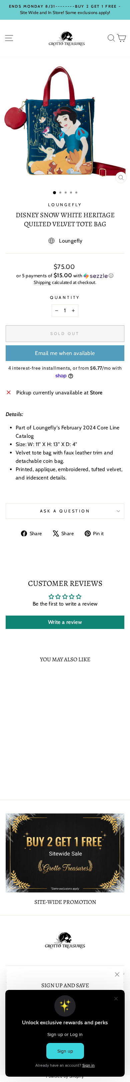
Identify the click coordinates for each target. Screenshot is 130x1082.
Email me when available (65, 353)
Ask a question (65, 510)
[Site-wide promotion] (65, 852)
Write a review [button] (65, 622)
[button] (65, 275)
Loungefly (65, 204)
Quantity (65, 297)
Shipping (42, 282)
